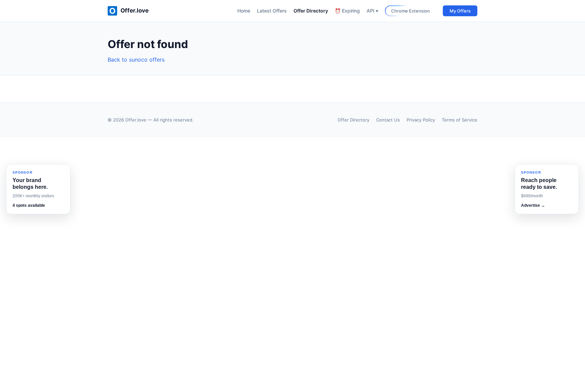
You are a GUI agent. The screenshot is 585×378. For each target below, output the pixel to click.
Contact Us (388, 120)
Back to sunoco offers (136, 59)
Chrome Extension (410, 11)
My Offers (460, 11)
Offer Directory (311, 11)
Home (243, 11)
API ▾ (372, 11)
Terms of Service (459, 120)
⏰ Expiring (347, 11)
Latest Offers (272, 11)
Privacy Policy (421, 120)
